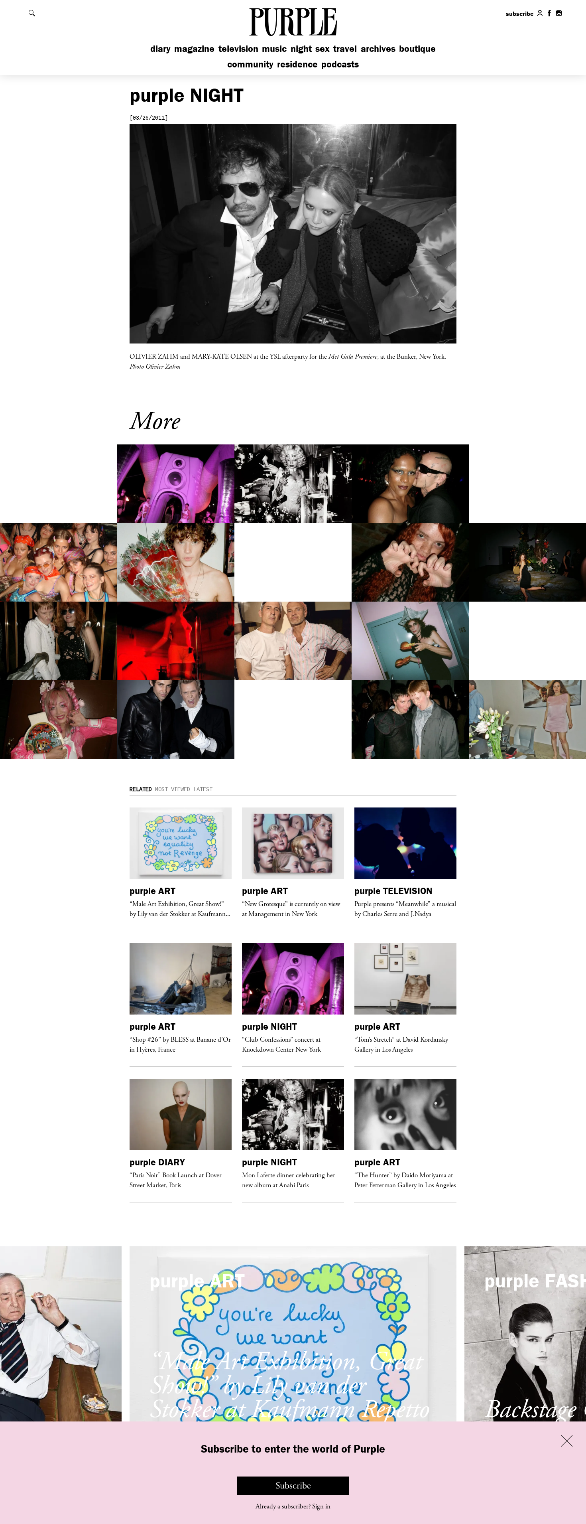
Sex (322, 48)
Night (301, 48)
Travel (345, 48)
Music (274, 48)
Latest (202, 789)
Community (250, 64)
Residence (297, 64)
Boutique (417, 48)
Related (141, 789)
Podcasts (340, 64)
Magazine (194, 48)
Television (238, 48)
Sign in (321, 1506)
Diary (160, 48)
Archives (378, 48)
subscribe (520, 13)
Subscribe (293, 1486)
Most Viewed (172, 789)
